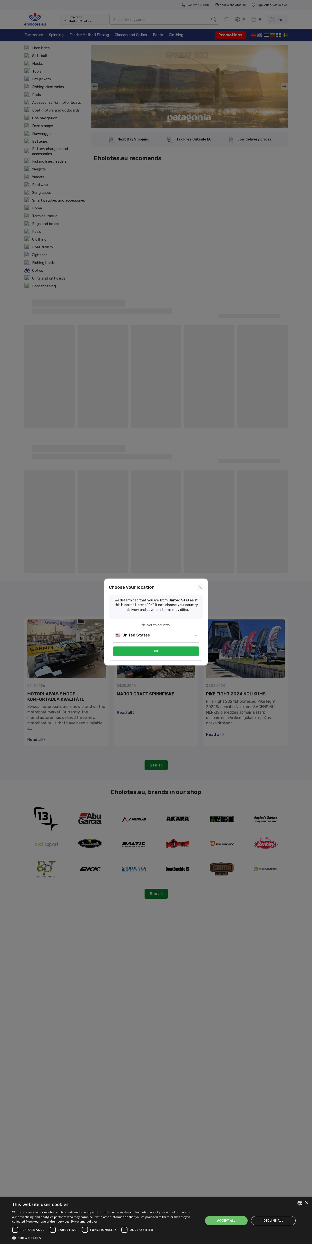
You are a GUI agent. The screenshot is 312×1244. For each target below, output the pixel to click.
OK (156, 651)
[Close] (200, 587)
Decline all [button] (273, 1220)
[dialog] (156, 1220)
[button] (105, 1237)
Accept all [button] (226, 1220)
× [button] (306, 1203)
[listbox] (299, 1203)
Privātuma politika (84, 1221)
